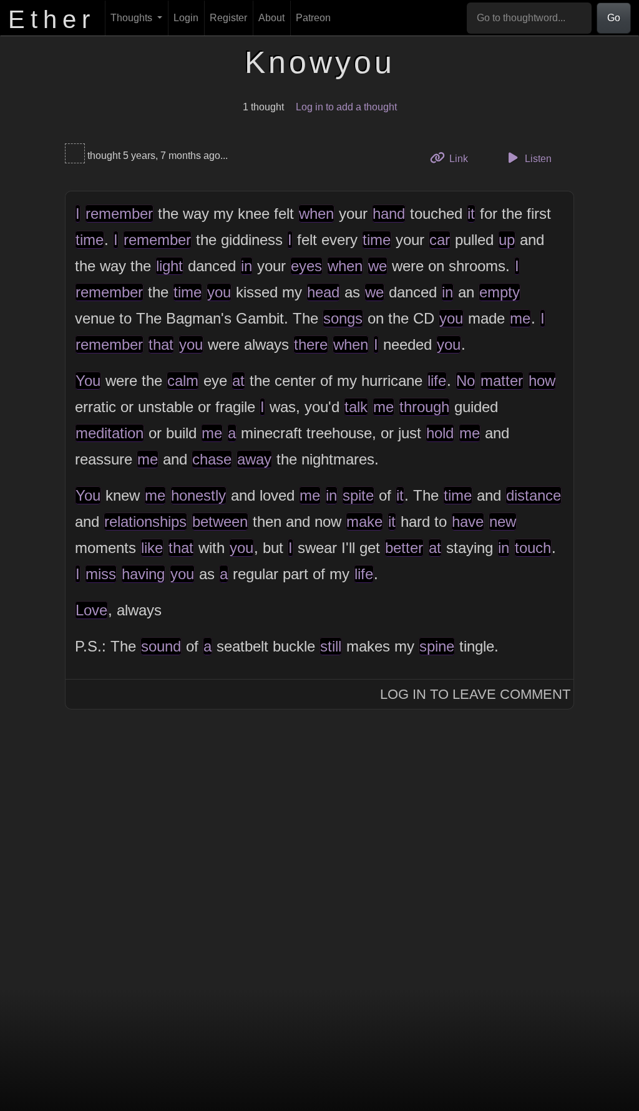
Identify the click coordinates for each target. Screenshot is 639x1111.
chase (212, 459)
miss (100, 573)
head (323, 292)
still (330, 646)
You (88, 380)
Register (228, 17)
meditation (110, 433)
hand (389, 213)
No (465, 380)
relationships (145, 521)
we (377, 265)
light (169, 265)
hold (440, 433)
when (316, 213)
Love (91, 610)
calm (182, 380)
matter (501, 380)
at (238, 380)
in (246, 265)
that (161, 344)
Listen (537, 158)
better (404, 547)
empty (499, 292)
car (439, 239)
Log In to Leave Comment (475, 694)
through (424, 406)
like (152, 547)
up (507, 239)
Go (613, 17)
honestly (198, 495)
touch (533, 547)
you (219, 292)
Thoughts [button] (132, 17)
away (254, 459)
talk (356, 406)
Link (463, 158)
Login (185, 17)
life (436, 380)
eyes (306, 265)
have (468, 521)
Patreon (313, 17)
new (502, 521)
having (143, 573)
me (520, 318)
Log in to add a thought (346, 107)
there (311, 344)
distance (533, 495)
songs (343, 318)
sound (161, 646)
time (90, 239)
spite (358, 495)
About (271, 17)
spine (436, 646)
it (471, 213)
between (220, 521)
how (542, 380)
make (364, 521)
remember (119, 213)
